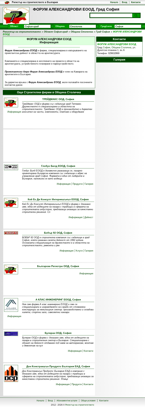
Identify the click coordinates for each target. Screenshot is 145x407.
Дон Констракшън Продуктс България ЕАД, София (58, 366)
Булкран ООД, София (58, 333)
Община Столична (121, 47)
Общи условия (88, 400)
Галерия (89, 184)
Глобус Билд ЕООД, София (58, 166)
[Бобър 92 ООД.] (11, 233)
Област (14, 26)
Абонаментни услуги (67, 400)
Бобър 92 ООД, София (58, 232)
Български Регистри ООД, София (58, 266)
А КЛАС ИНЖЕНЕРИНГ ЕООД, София (58, 299)
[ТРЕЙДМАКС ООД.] (11, 103)
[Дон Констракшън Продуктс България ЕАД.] (11, 373)
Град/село (106, 26)
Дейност (88, 217)
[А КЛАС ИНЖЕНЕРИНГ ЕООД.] (11, 305)
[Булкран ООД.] (11, 334)
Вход (124, 2)
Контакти (135, 2)
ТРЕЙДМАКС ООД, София (58, 99)
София (106, 47)
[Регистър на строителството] (16, 16)
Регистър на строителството (79, 405)
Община (60, 26)
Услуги (79, 250)
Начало (114, 2)
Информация (14, 111)
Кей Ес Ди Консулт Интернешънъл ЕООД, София (58, 199)
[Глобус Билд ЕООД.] (11, 168)
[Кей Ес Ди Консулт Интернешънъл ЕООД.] (11, 203)
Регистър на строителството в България (35, 2)
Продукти (77, 184)
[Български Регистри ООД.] (11, 270)
